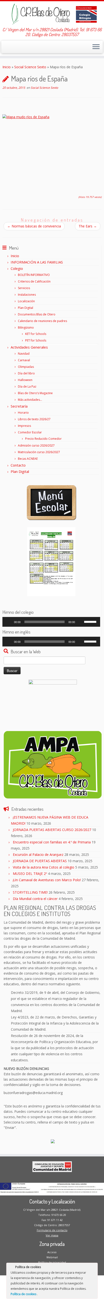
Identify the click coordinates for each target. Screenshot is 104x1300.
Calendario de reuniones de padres (42, 321)
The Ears (88, 226)
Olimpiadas (26, 367)
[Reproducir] (8, 621)
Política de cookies (24, 1294)
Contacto (18, 465)
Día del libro (26, 373)
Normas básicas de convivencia (34, 226)
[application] (51, 622)
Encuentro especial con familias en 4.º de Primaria (52, 842)
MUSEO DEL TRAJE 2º (30, 873)
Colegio (17, 268)
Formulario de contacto (52, 1230)
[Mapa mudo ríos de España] (52, 149)
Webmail (52, 1257)
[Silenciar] (80, 621)
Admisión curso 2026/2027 (36, 445)
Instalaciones (27, 295)
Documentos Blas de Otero (36, 314)
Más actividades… (30, 400)
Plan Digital (25, 308)
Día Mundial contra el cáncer (35, 898)
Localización (26, 301)
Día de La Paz (27, 386)
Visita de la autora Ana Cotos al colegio (43, 867)
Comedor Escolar (30, 432)
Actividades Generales (29, 347)
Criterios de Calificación (34, 281)
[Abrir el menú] (96, 47)
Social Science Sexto (30, 67)
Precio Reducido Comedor (43, 439)
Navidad (24, 354)
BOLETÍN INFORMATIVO (34, 275)
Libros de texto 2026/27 (34, 419)
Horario (23, 413)
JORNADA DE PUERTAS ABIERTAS (40, 861)
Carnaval (24, 360)
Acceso (52, 1252)
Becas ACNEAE (28, 459)
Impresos (24, 426)
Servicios (24, 288)
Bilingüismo (26, 327)
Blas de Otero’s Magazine (35, 393)
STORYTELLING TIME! (30, 892)
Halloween (25, 380)
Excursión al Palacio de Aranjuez (38, 854)
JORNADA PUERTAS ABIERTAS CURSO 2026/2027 (52, 829)
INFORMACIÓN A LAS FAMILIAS (37, 262)
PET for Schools (35, 340)
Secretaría (19, 406)
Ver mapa (52, 1235)
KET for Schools (35, 334)
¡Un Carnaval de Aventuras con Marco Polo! (47, 880)
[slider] (91, 621)
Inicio (6, 67)
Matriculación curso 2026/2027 (39, 452)
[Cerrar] (94, 1268)
